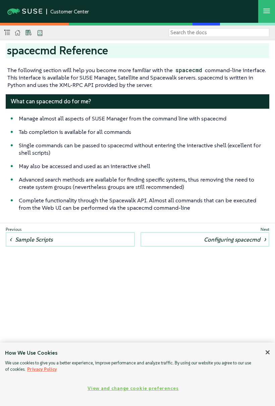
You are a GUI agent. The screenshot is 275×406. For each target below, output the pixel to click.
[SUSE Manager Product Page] (28, 32)
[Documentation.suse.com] (17, 32)
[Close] (267, 352)
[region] (137, 374)
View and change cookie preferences (133, 388)
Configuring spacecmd (232, 239)
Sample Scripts (34, 239)
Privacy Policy (42, 369)
